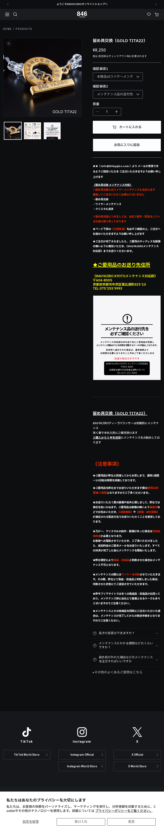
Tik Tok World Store (26, 754)
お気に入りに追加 (127, 145)
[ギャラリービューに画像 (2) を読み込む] (32, 131)
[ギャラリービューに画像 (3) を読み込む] (52, 131)
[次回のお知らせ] (156, 4)
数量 (96, 104)
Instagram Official (82, 754)
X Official (137, 754)
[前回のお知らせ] (7, 4)
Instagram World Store (82, 766)
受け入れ (81, 821)
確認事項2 (100, 86)
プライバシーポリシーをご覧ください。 (124, 811)
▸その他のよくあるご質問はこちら (117, 672)
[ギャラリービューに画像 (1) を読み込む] (13, 131)
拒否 (131, 821)
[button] (15, 14)
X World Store (137, 766)
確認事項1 (100, 68)
